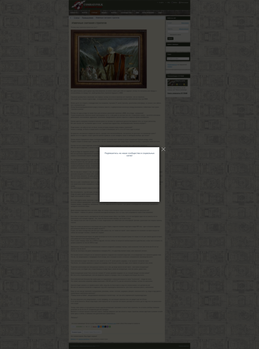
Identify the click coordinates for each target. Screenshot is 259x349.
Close (163, 149)
